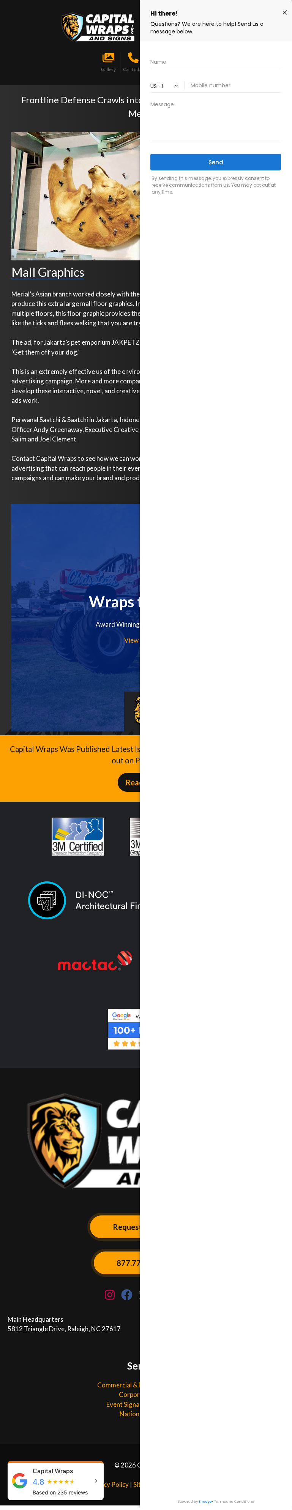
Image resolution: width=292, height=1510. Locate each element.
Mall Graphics (47, 272)
